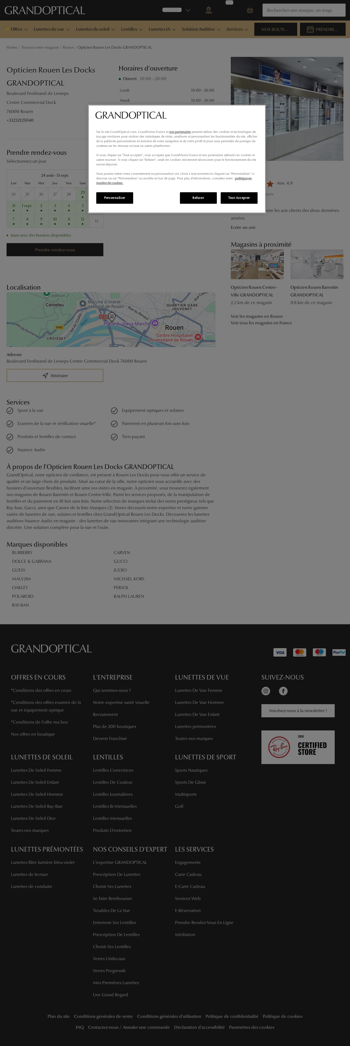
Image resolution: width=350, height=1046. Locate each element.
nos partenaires (180, 132)
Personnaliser (114, 198)
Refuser (198, 198)
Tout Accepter (239, 198)
